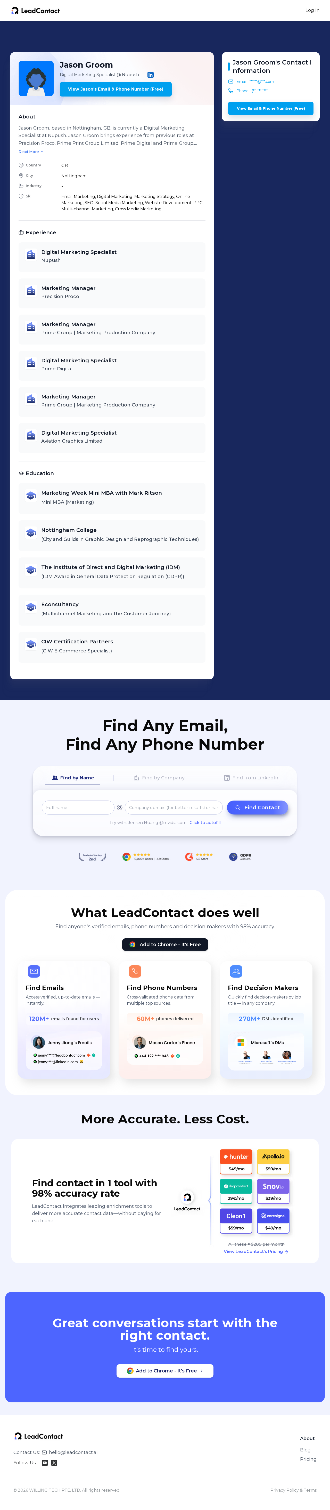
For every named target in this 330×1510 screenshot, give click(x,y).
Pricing (308, 1459)
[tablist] (165, 778)
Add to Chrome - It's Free (170, 944)
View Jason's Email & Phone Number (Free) (115, 89)
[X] (54, 1463)
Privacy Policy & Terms (293, 1490)
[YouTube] (45, 1463)
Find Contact (262, 807)
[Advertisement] (165, 36)
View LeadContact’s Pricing (253, 1251)
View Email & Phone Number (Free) (271, 108)
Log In (313, 10)
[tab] (72, 778)
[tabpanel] (165, 813)
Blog (305, 1450)
